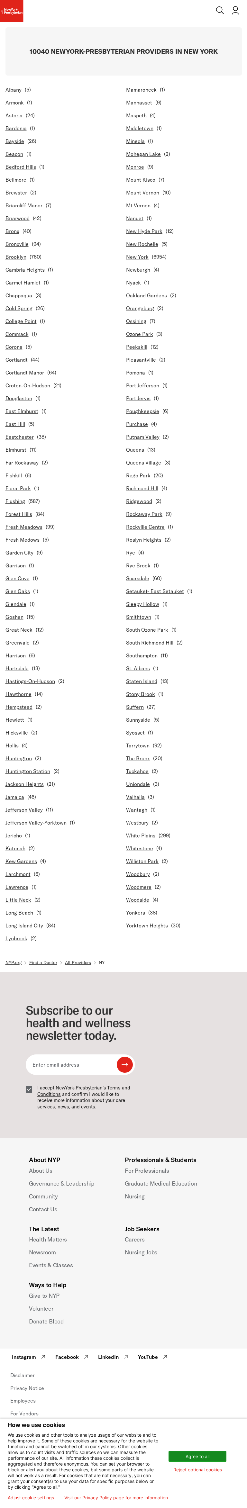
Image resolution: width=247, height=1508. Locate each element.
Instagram (24, 1357)
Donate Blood (46, 1321)
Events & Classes (51, 1265)
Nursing (134, 1196)
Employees (23, 1400)
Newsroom (42, 1252)
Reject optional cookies (197, 1469)
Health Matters (48, 1239)
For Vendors (24, 1413)
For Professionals (147, 1170)
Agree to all (197, 1456)
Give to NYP (44, 1295)
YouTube (148, 1357)
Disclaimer (22, 1375)
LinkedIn (108, 1357)
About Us (40, 1170)
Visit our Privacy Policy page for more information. (116, 1497)
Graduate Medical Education (161, 1183)
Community (43, 1196)
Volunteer (41, 1308)
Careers (134, 1239)
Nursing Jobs (141, 1252)
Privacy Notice (27, 1388)
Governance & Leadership (61, 1183)
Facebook (67, 1357)
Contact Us (43, 1209)
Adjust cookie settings (31, 1497)
